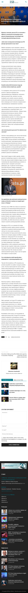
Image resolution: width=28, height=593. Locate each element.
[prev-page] (2, 404)
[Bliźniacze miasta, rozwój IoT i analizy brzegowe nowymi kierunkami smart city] (4, 553)
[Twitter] (6, 28)
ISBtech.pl (3, 496)
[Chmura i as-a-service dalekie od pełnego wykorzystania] (4, 512)
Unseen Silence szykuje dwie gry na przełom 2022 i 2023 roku (17, 399)
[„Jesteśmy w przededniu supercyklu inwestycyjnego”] (4, 541)
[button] (2, 2)
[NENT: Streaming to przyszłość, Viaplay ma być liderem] (4, 534)
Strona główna (3, 5)
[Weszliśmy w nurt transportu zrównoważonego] (4, 561)
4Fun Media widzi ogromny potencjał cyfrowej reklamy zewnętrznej (20, 355)
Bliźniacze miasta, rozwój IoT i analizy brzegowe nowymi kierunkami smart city (16, 553)
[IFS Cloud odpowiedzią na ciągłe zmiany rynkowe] (4, 575)
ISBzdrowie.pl (4, 502)
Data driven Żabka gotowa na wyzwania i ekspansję (7, 354)
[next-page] (5, 404)
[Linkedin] (9, 28)
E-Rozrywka (10, 5)
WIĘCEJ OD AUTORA (18, 380)
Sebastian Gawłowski (14, 371)
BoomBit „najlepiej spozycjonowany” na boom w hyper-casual (16, 526)
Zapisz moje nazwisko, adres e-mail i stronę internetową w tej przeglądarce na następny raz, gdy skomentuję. (13, 439)
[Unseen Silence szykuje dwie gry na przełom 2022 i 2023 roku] (5, 399)
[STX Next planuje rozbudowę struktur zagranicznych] (4, 568)
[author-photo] (14, 369)
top (9, 337)
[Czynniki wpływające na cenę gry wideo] (5, 392)
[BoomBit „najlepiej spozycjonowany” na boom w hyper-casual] (4, 526)
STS (6, 337)
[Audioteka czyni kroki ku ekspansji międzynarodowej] (5, 385)
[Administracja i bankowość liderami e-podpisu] (4, 519)
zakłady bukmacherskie (15, 337)
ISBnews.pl (4, 498)
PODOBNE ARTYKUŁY (7, 380)
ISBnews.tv (4, 500)
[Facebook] (2, 28)
